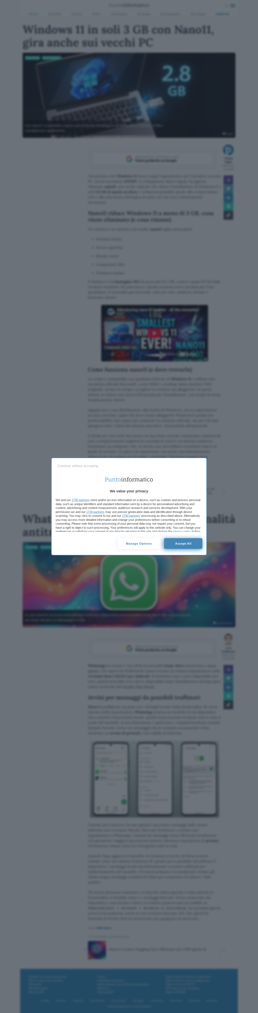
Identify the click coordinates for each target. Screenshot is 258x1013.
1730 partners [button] (81, 500)
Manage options (139, 543)
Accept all (183, 543)
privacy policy (182, 531)
